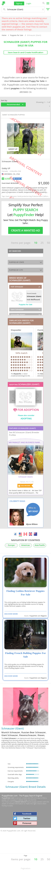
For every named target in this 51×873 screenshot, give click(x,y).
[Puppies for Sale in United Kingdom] (30, 534)
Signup (19, 3)
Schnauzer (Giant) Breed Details (25, 787)
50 (48, 243)
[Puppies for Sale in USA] (20, 534)
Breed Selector (21, 802)
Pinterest (26, 823)
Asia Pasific (40, 545)
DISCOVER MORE (11, 614)
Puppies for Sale (16, 35)
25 (42, 243)
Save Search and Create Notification (26, 52)
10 (35, 243)
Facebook (26, 813)
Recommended (13, 104)
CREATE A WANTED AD (25, 230)
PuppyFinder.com (10, 795)
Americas (25, 545)
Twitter (26, 818)
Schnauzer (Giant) (12, 728)
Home (4, 35)
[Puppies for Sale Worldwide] (15, 534)
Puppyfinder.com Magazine (38, 616)
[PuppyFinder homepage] (3, 3)
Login (28, 3)
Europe (11, 545)
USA (3, 174)
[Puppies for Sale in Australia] (35, 534)
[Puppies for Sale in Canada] (25, 534)
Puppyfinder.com (8, 798)
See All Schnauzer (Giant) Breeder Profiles (24, 433)
